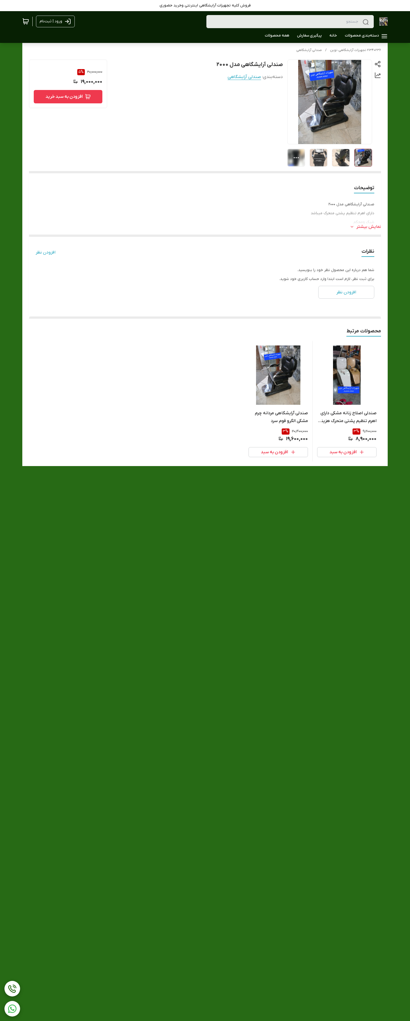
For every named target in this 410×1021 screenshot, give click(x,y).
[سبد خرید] (25, 21)
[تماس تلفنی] (12, 988)
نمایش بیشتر (368, 227)
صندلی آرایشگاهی (309, 50)
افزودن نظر (46, 252)
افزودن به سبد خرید (64, 96)
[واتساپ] (12, 1009)
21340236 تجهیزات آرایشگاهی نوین (355, 50)
